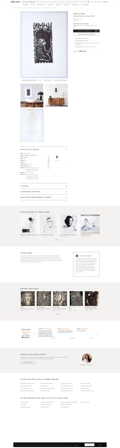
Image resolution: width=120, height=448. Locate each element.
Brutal (70, 307)
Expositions (75, 4)
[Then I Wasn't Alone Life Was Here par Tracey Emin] (70, 224)
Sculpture (50, 4)
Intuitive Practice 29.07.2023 (91, 307)
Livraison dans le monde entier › (82, 40)
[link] (88, 2)
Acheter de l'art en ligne (17, 7)
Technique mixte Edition (47, 402)
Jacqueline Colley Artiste (87, 390)
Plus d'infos (75, 445)
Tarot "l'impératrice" (41, 307)
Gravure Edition (24, 402)
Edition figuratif (32, 7)
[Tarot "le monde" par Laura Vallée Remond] (60, 298)
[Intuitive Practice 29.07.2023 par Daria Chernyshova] (92, 298)
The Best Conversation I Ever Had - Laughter (30, 234)
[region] (66, 333)
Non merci (100, 444)
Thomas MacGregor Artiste (27, 383)
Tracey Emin (39, 7)
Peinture (25, 4)
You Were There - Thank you (47, 234)
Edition (25, 7)
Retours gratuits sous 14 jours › (82, 38)
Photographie (41, 4)
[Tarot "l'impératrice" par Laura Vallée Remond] (44, 298)
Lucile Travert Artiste (66, 383)
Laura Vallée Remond (27, 309)
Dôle (70, 309)
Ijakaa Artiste (44, 386)
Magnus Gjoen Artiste (86, 386)
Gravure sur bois (33, 155)
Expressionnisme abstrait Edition (69, 402)
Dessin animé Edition (66, 404)
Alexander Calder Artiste (67, 390)
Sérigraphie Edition (45, 404)
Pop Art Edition (64, 407)
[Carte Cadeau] (98, 1)
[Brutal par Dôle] (76, 298)
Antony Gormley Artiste (47, 383)
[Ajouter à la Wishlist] (98, 31)
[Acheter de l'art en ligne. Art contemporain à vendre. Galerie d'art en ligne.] (15, 2)
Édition (33, 4)
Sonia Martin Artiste (25, 388)
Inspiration (66, 4)
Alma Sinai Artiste (85, 383)
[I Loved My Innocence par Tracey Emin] (90, 224)
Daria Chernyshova (91, 309)
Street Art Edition (85, 402)
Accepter (89, 444)
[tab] (44, 149)
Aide (40, 80)
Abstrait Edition (45, 407)
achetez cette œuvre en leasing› (85, 46)
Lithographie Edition (25, 407)
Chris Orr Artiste (85, 388)
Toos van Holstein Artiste (47, 388)
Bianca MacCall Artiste (66, 386)
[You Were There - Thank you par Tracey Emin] (50, 224)
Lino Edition (23, 404)
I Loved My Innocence (86, 234)
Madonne (22, 307)
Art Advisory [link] (84, 4)
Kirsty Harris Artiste (66, 388)
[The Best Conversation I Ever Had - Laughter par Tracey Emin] (29, 224)
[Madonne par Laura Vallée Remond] (27, 298)
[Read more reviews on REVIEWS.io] (26, 337)
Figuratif (26, 156)
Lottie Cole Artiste (45, 390)
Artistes (58, 4)
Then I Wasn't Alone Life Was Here (68, 234)
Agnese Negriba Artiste (26, 386)
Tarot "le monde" (56, 307)
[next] (98, 224)
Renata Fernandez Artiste (27, 390)
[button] (35, 333)
